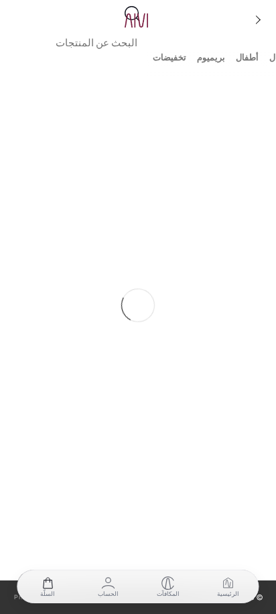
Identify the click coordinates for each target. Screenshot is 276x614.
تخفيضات (169, 57)
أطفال (247, 57)
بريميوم (211, 57)
